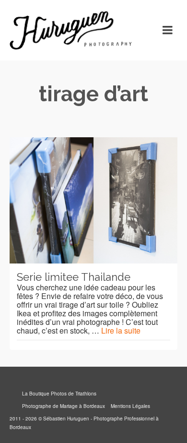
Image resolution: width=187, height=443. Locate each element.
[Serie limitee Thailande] (93, 200)
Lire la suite (120, 330)
